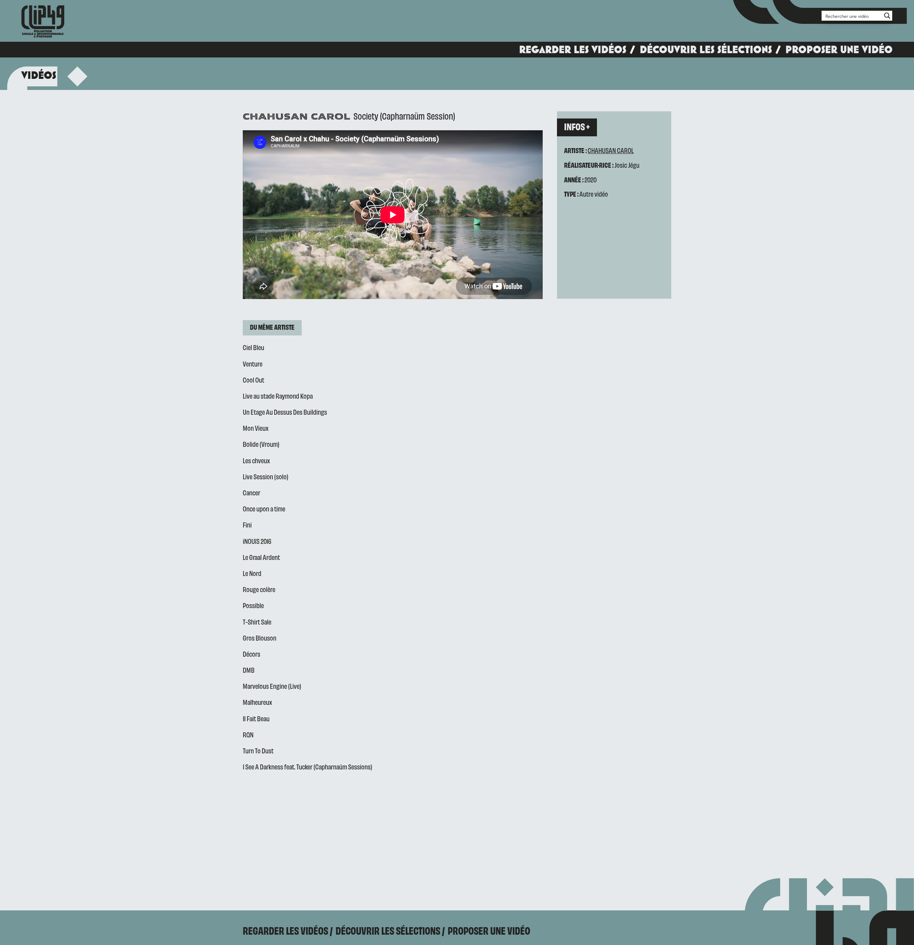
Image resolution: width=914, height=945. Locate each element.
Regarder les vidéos (572, 49)
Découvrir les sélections (706, 49)
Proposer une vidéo (839, 49)
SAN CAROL (620, 150)
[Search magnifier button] (887, 16)
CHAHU (597, 150)
